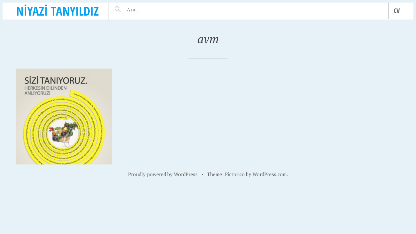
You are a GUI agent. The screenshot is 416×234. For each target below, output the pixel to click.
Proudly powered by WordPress (163, 174)
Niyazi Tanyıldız (57, 11)
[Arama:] (153, 9)
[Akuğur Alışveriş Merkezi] (64, 116)
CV (397, 10)
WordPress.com (270, 174)
